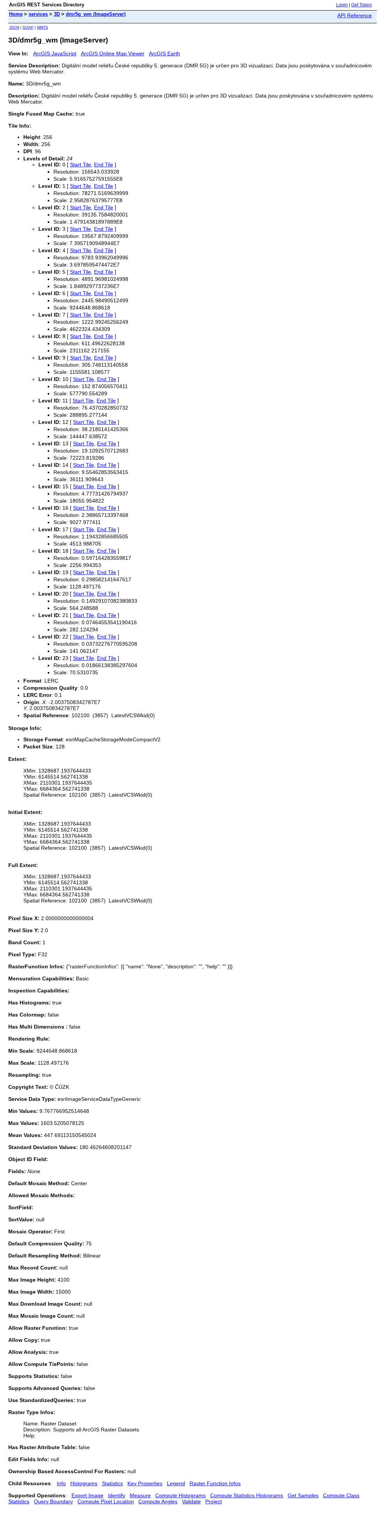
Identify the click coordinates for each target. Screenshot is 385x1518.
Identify (116, 1495)
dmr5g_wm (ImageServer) (96, 14)
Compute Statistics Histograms (246, 1495)
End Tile (103, 165)
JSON (14, 27)
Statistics (112, 1483)
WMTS (42, 27)
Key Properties (144, 1483)
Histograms (83, 1483)
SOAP (28, 27)
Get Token (361, 5)
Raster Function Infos (215, 1483)
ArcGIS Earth (164, 53)
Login (342, 5)
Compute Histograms (180, 1495)
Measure (140, 1495)
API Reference (354, 15)
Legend (176, 1483)
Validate (191, 1501)
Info (61, 1483)
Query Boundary (53, 1501)
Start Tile (80, 165)
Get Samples (303, 1495)
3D (57, 14)
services (38, 14)
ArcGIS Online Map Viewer (112, 53)
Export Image (87, 1495)
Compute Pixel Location (105, 1501)
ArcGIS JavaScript (54, 53)
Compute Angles (157, 1501)
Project (213, 1501)
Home (16, 14)
